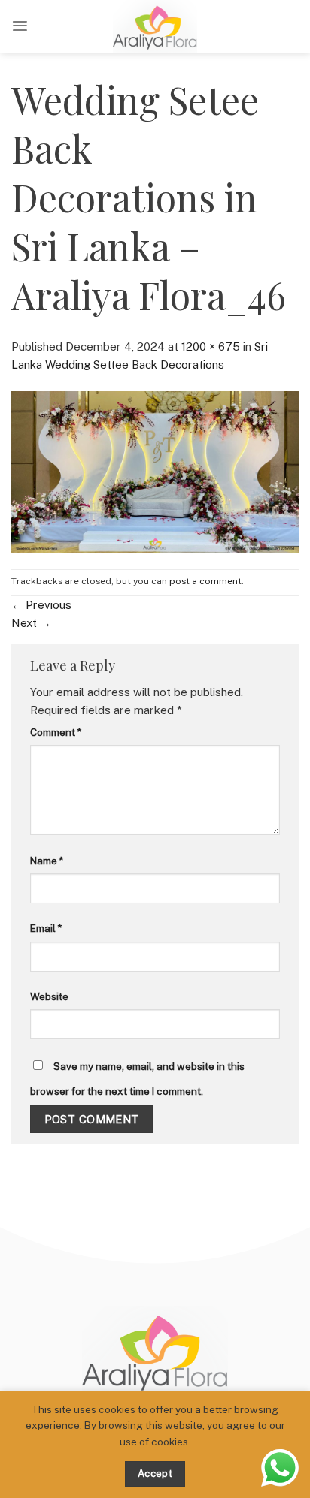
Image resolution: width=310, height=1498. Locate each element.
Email (46, 928)
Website (49, 996)
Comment (55, 732)
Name (46, 860)
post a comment (205, 581)
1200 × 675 (210, 346)
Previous (41, 604)
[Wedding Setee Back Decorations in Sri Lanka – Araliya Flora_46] (155, 470)
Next (31, 622)
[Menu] (20, 26)
